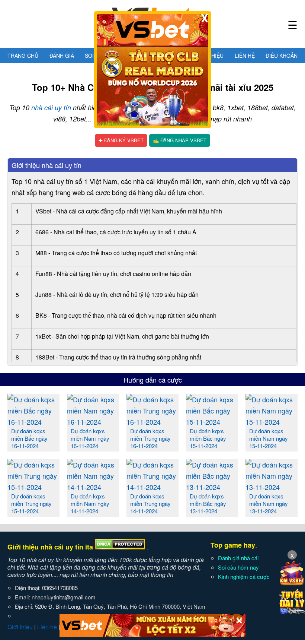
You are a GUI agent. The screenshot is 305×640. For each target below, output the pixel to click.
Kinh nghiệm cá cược (244, 576)
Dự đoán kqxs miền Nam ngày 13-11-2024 (268, 503)
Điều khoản (282, 55)
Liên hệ (245, 55)
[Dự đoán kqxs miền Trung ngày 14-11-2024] (152, 487)
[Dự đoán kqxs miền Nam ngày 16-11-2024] (93, 422)
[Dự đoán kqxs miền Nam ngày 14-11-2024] (93, 487)
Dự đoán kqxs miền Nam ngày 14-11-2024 (90, 503)
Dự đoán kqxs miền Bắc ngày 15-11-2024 (208, 438)
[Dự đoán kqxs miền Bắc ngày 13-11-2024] (212, 487)
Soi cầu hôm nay (238, 567)
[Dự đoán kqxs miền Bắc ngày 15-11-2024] (212, 422)
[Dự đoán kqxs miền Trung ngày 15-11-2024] (33, 487)
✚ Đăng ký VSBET (121, 140)
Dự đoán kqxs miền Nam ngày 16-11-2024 (90, 438)
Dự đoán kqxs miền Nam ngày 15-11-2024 (268, 438)
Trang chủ (22, 55)
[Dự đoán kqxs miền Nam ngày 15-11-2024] (271, 422)
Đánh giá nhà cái (238, 558)
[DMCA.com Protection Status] (120, 547)
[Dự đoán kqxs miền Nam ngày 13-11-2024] (271, 487)
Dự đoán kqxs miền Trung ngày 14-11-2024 (150, 503)
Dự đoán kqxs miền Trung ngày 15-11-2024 (31, 503)
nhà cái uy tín (51, 107)
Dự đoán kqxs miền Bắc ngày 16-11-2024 (29, 438)
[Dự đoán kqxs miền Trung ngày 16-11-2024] (152, 422)
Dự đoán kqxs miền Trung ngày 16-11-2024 (150, 438)
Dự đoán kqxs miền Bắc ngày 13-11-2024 (208, 503)
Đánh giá (61, 55)
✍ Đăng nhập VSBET (179, 140)
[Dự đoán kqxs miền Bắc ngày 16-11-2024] (33, 422)
